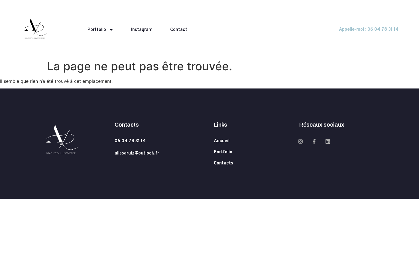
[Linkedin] (327, 141)
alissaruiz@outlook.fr (137, 153)
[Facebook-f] (314, 141)
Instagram (141, 30)
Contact (178, 30)
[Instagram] (300, 141)
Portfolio (97, 30)
